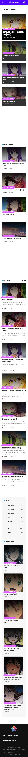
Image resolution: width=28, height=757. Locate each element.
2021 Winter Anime (9, 618)
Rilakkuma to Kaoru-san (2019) (11, 56)
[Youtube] (13, 521)
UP (20, 747)
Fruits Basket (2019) (8, 214)
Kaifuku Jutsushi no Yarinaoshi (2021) (11, 622)
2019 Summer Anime (10, 703)
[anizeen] (14, 2)
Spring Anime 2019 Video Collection (12, 239)
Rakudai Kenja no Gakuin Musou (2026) (12, 567)
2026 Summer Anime (10, 563)
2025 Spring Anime (10, 675)
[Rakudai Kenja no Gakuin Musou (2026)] (13, 554)
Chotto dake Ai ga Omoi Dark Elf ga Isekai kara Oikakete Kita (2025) (13, 678)
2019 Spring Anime (9, 29)
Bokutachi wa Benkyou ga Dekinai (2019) (13, 190)
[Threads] (13, 529)
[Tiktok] (13, 525)
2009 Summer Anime (10, 591)
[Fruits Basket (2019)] (14, 204)
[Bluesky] (13, 532)
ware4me (7, 58)
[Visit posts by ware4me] (3, 58)
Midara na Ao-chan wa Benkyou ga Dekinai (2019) (13, 78)
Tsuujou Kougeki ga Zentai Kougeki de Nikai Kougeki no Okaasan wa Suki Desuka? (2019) (13, 707)
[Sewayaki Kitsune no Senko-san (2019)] (14, 21)
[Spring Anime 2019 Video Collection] (14, 229)
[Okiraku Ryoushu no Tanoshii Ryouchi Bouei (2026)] (13, 637)
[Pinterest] (13, 513)
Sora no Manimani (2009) (10, 594)
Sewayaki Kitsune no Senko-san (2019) (13, 33)
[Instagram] (13, 517)
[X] (13, 509)
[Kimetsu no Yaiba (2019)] (14, 93)
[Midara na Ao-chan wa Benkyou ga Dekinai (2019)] (14, 69)
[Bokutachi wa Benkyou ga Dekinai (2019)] (14, 180)
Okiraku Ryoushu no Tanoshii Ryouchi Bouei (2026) (11, 650)
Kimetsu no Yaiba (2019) (9, 101)
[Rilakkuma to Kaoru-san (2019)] (14, 47)
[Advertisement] (14, 126)
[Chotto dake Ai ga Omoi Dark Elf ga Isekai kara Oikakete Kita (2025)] (13, 666)
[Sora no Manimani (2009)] (13, 582)
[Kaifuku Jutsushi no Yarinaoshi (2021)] (13, 609)
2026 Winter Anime (10, 646)
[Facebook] (13, 506)
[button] (3, 2)
